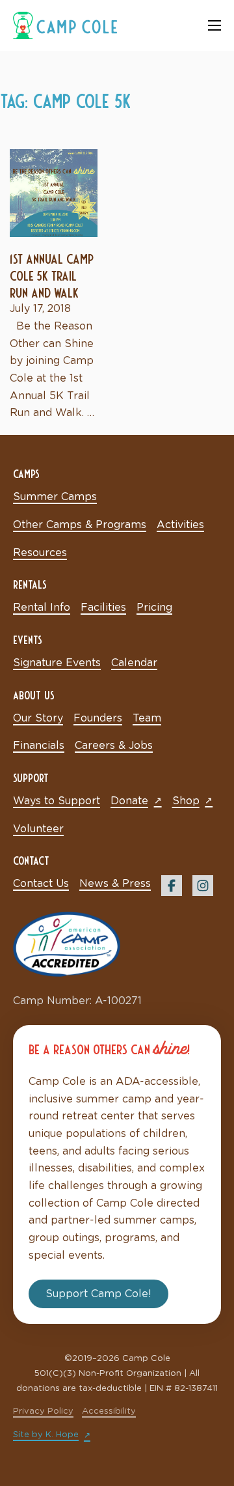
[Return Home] (65, 25)
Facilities (103, 607)
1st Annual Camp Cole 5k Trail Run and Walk (52, 274)
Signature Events (57, 663)
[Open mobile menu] (214, 25)
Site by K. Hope (46, 1435)
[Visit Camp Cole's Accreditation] (66, 943)
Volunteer (38, 829)
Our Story (38, 718)
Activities (180, 525)
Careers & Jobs (114, 745)
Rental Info (41, 607)
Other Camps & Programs (79, 525)
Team (147, 718)
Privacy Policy (43, 1411)
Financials (38, 745)
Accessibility (109, 1411)
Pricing (154, 607)
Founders (97, 718)
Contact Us (41, 883)
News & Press (115, 883)
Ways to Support (56, 801)
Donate (129, 801)
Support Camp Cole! (98, 1294)
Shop (186, 801)
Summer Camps (55, 497)
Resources (40, 553)
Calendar (134, 663)
